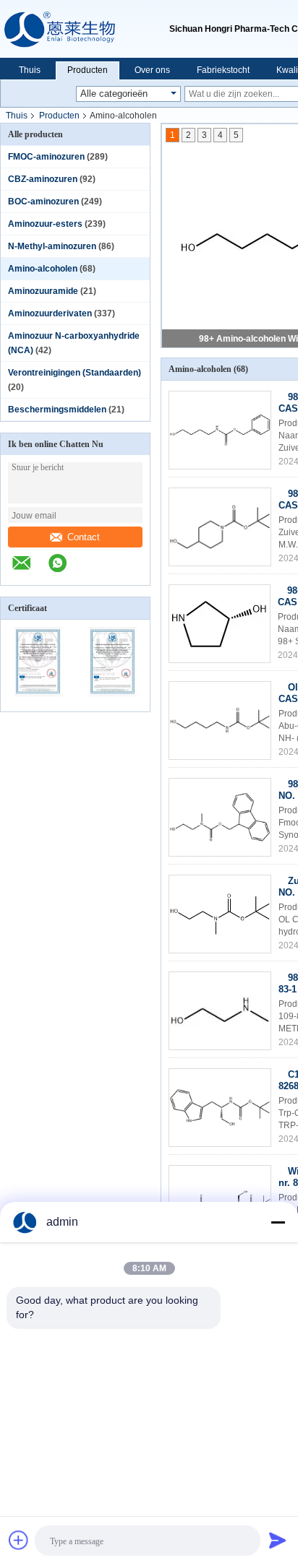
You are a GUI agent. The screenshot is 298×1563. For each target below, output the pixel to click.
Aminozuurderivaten (50, 313)
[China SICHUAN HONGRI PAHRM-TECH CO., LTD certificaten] (38, 702)
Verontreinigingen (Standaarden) (74, 373)
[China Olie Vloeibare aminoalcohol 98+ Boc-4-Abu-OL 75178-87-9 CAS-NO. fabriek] (220, 720)
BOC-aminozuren (43, 201)
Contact (83, 537)
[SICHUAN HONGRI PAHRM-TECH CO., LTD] (84, 29)
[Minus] (277, 1222)
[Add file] (19, 1540)
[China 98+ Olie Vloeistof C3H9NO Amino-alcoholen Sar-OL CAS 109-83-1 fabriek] (220, 1010)
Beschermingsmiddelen (57, 409)
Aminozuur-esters (45, 224)
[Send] (277, 1540)
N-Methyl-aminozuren (52, 246)
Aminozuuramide (43, 291)
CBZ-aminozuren (42, 179)
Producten (87, 70)
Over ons (152, 70)
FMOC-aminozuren (46, 157)
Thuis (30, 70)
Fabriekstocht (223, 70)
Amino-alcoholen (42, 269)
